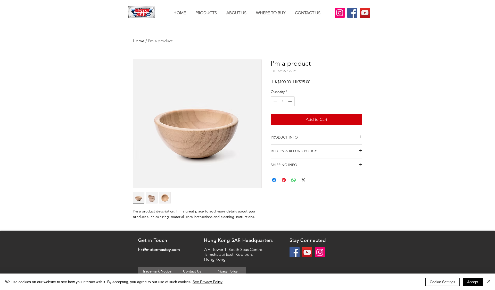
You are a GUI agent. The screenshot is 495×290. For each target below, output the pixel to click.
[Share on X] (303, 180)
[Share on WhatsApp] (294, 180)
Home (138, 40)
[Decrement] (274, 101)
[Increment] (290, 101)
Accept (472, 281)
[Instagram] (340, 13)
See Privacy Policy (207, 281)
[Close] (489, 282)
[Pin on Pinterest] (284, 180)
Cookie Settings (442, 281)
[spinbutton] (282, 101)
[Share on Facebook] (274, 180)
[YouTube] (365, 13)
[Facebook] (352, 13)
